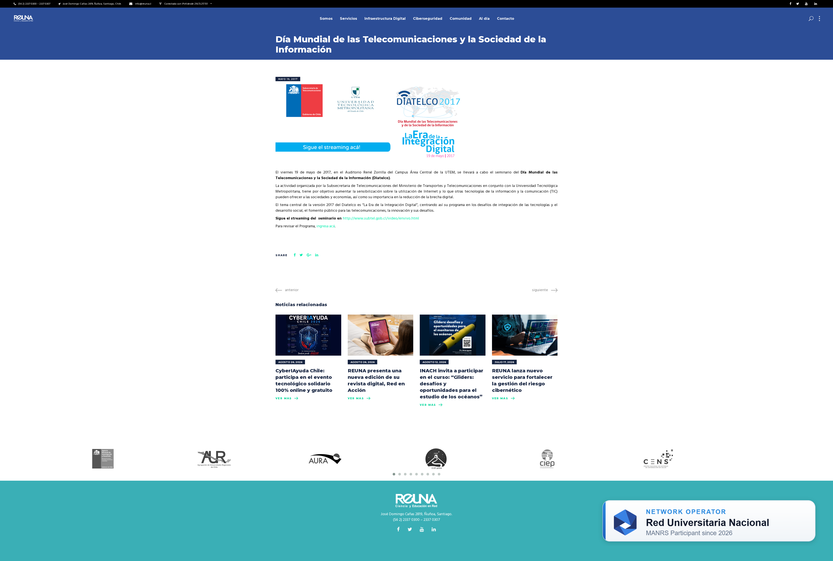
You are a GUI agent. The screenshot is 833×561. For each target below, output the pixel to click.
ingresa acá (325, 226)
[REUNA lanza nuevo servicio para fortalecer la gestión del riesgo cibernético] (525, 335)
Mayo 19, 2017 (288, 79)
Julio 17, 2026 (504, 362)
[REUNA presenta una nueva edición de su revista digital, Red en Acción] (380, 335)
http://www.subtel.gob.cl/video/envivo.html (381, 218)
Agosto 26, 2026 (290, 362)
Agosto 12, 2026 (434, 362)
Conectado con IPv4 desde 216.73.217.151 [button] (186, 4)
